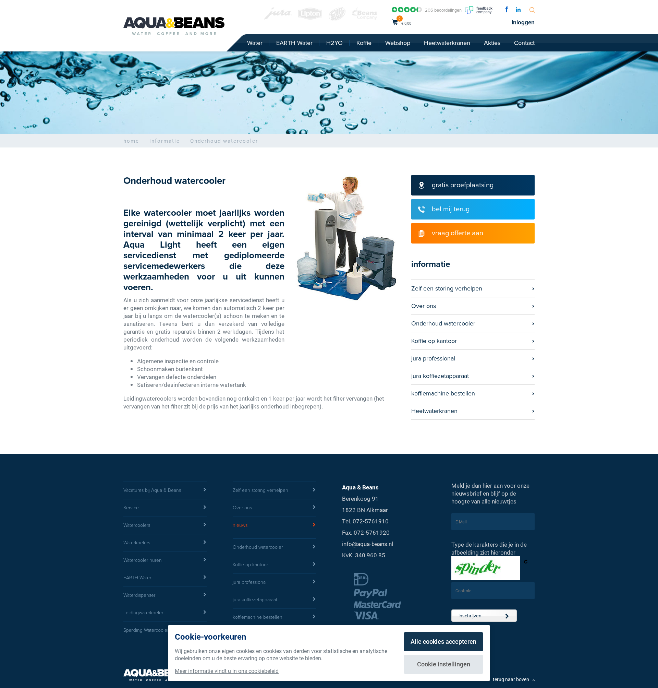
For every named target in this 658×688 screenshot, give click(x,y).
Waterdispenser (139, 595)
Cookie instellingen (443, 664)
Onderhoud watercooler (443, 323)
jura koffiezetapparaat (440, 376)
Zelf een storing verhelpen (446, 288)
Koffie (363, 43)
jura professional (433, 358)
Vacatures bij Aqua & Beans (152, 490)
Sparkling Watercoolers (147, 630)
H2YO (334, 43)
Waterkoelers (136, 543)
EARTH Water (294, 43)
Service (131, 508)
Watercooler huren (142, 560)
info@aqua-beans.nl (367, 544)
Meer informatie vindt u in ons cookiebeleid (227, 670)
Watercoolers (136, 525)
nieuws (240, 525)
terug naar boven (511, 679)
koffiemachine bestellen (443, 393)
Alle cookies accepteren (443, 641)
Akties (492, 43)
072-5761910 (371, 521)
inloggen (523, 22)
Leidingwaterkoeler (143, 613)
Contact (524, 43)
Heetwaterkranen (447, 43)
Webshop (397, 43)
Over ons (423, 306)
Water (255, 43)
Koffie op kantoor (434, 341)
